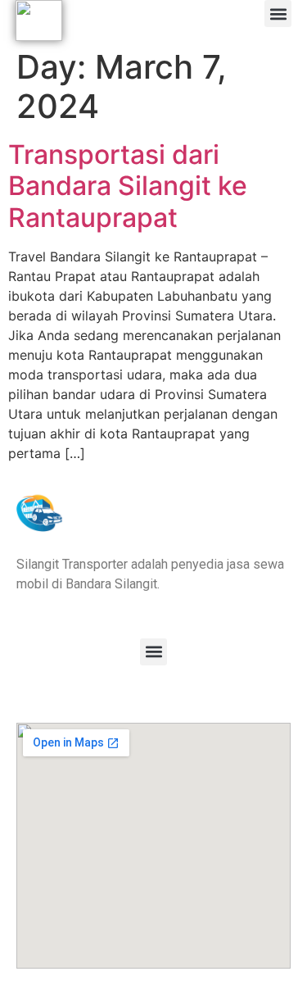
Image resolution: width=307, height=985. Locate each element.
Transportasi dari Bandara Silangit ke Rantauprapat (127, 186)
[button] (277, 13)
